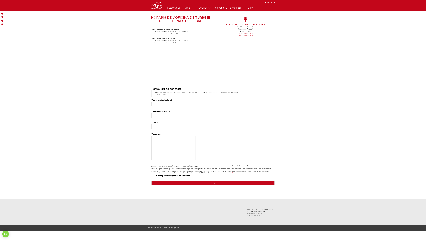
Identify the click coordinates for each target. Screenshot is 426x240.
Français (269, 2)
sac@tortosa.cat (234, 173)
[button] (5, 234)
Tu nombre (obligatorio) (161, 100)
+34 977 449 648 (253, 216)
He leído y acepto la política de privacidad (172, 176)
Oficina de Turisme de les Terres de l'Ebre (245, 24)
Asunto (154, 123)
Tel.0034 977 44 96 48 (245, 36)
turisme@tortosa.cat (245, 34)
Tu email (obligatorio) (160, 111)
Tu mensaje (156, 134)
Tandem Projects (170, 228)
